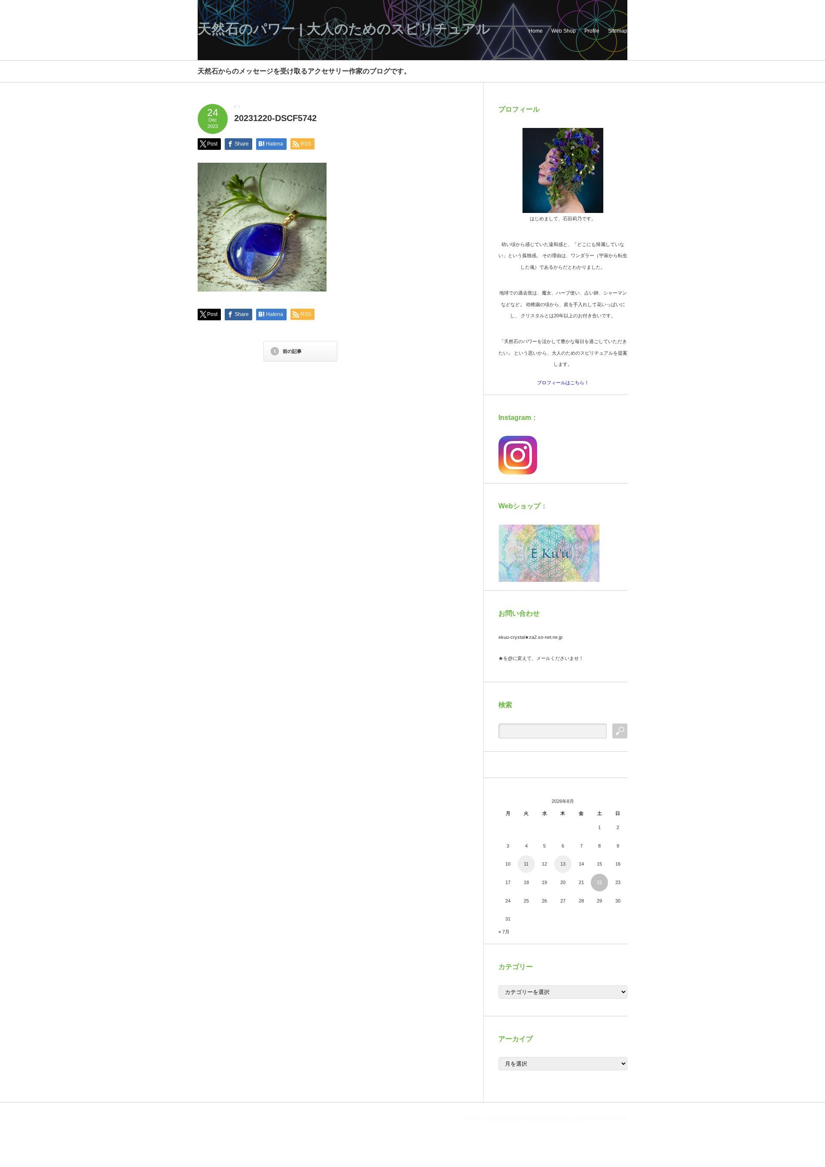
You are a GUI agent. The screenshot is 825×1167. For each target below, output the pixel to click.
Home (536, 31)
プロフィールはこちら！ (563, 382)
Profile (591, 31)
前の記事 (292, 351)
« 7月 (504, 931)
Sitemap (617, 31)
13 (562, 863)
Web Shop (563, 31)
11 (526, 863)
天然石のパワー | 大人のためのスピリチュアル (344, 28)
